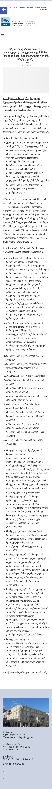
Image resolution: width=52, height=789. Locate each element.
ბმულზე (43, 672)
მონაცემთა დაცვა (40, 7)
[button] (3, 10)
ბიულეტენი (44, 9)
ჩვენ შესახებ (13, 7)
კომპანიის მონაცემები (25, 7)
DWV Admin (30, 63)
